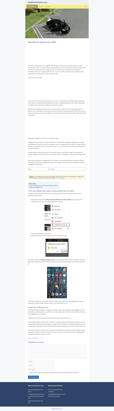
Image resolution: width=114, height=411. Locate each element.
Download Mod (31, 6)
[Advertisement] (57, 55)
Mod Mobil (35, 338)
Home (29, 338)
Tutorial (41, 6)
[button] (85, 7)
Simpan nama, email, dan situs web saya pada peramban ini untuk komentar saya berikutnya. (54, 372)
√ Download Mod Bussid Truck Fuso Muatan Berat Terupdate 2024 (36, 396)
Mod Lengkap (60, 178)
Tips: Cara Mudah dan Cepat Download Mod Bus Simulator (44, 185)
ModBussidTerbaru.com (37, 2)
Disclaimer (47, 6)
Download (51, 169)
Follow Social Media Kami (36, 187)
